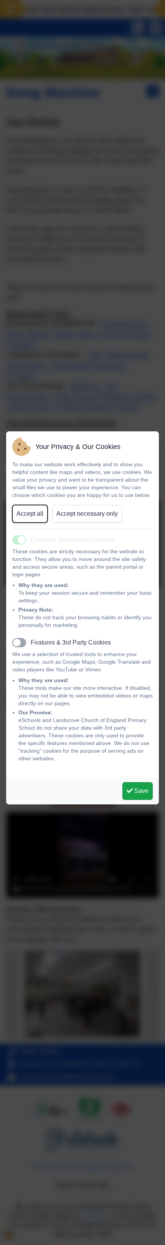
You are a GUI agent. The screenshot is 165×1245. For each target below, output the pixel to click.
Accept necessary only (87, 513)
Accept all (29, 513)
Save (140, 791)
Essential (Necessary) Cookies (73, 539)
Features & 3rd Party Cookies (71, 642)
